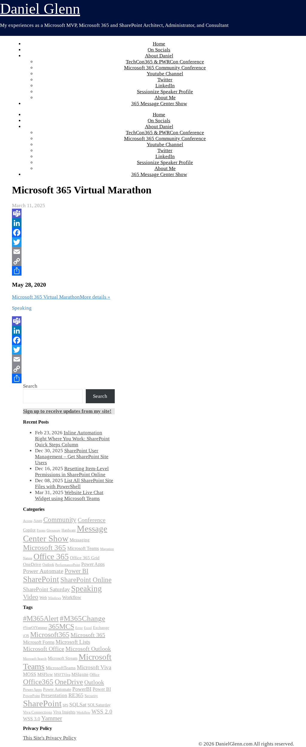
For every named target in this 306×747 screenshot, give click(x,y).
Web (43, 597)
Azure (37, 521)
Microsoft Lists (73, 642)
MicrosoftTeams (61, 667)
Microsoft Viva (94, 667)
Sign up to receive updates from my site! (67, 411)
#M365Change (82, 618)
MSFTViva (62, 675)
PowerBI (81, 689)
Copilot (29, 530)
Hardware (69, 530)
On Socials (159, 50)
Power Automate (43, 571)
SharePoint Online (85, 579)
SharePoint (41, 579)
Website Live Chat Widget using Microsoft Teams (69, 495)
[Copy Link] (107, 261)
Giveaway (53, 530)
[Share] (107, 271)
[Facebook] (107, 232)
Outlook (48, 565)
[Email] (107, 251)
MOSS (29, 674)
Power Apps (93, 564)
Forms (41, 530)
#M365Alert (41, 618)
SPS (65, 705)
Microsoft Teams (83, 548)
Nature (27, 558)
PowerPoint (31, 696)
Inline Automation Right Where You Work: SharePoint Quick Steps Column (72, 438)
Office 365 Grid (85, 557)
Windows (54, 598)
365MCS (61, 626)
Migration (107, 549)
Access (27, 521)
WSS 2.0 (101, 711)
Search (30, 386)
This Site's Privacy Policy (49, 738)
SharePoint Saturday (46, 589)
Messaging (80, 539)
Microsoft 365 (44, 547)
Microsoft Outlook (88, 648)
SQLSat (77, 705)
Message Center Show (65, 533)
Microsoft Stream (62, 658)
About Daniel (159, 56)
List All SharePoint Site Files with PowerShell (74, 483)
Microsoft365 (49, 634)
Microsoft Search (35, 658)
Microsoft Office (43, 648)
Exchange (101, 627)
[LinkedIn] (107, 223)
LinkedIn (165, 85)
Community (59, 519)
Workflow (71, 597)
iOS (26, 635)
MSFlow (45, 674)
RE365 (75, 695)
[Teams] (107, 213)
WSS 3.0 (31, 719)
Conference (91, 520)
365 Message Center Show (159, 103)
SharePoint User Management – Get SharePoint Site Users (71, 456)
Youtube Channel (165, 74)
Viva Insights (64, 712)
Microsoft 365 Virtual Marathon (46, 297)
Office (95, 675)
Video (30, 597)
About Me (165, 97)
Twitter (164, 80)
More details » (95, 297)
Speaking (86, 588)
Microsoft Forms (38, 642)
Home (159, 44)
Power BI (76, 571)
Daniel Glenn (40, 8)
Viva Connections (37, 712)
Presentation (54, 695)
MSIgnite (79, 674)
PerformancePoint (67, 564)
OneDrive (32, 564)
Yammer (51, 718)
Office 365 (51, 556)
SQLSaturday (99, 705)
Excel (88, 628)
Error (79, 628)
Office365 (38, 681)
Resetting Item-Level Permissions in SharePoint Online (72, 471)
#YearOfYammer (35, 628)
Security (91, 695)
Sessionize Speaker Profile (165, 91)
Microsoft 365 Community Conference (165, 68)
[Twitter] (107, 242)
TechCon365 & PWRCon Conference (165, 62)
